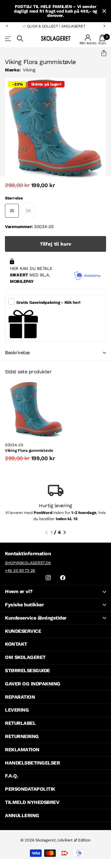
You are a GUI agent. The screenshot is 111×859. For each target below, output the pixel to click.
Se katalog (8, 39)
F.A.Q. (11, 776)
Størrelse (14, 198)
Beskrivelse (17, 352)
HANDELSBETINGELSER (32, 763)
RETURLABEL (20, 723)
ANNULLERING (22, 815)
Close (104, 11)
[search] (20, 39)
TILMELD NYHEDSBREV (32, 802)
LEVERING (17, 710)
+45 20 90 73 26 (20, 570)
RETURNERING (22, 736)
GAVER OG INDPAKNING (32, 684)
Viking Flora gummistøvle (29, 450)
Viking (29, 69)
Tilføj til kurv (56, 244)
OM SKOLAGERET (25, 657)
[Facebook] (62, 577)
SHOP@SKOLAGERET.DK (28, 562)
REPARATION (20, 697)
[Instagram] (48, 577)
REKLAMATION (22, 750)
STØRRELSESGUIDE (27, 670)
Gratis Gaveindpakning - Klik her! (48, 302)
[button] (7, 26)
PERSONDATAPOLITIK (30, 789)
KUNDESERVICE (23, 631)
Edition (84, 840)
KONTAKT (16, 644)
